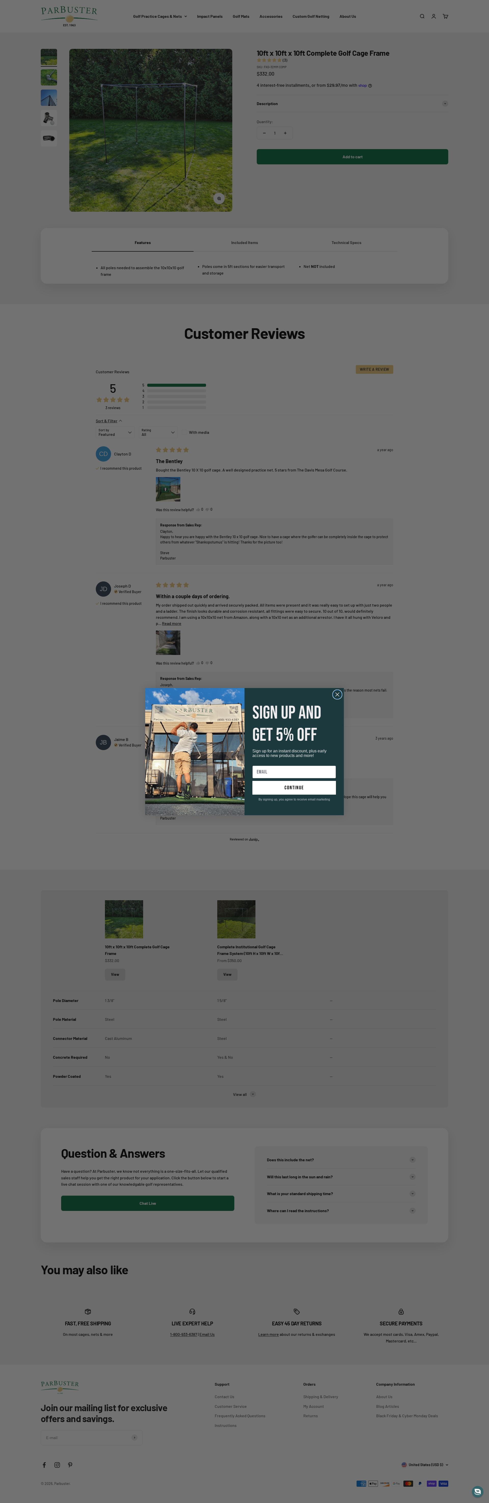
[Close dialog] (337, 694)
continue (294, 788)
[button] (477, 1491)
